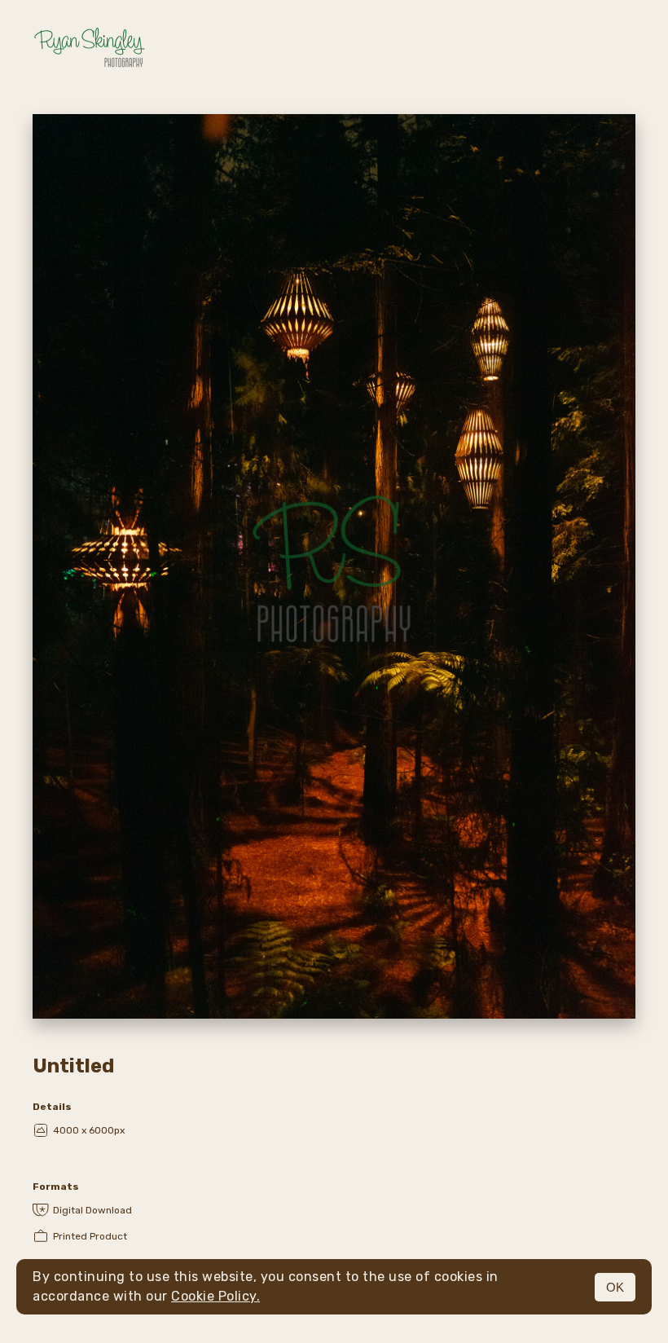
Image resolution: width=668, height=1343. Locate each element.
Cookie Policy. (215, 1296)
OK (615, 1287)
